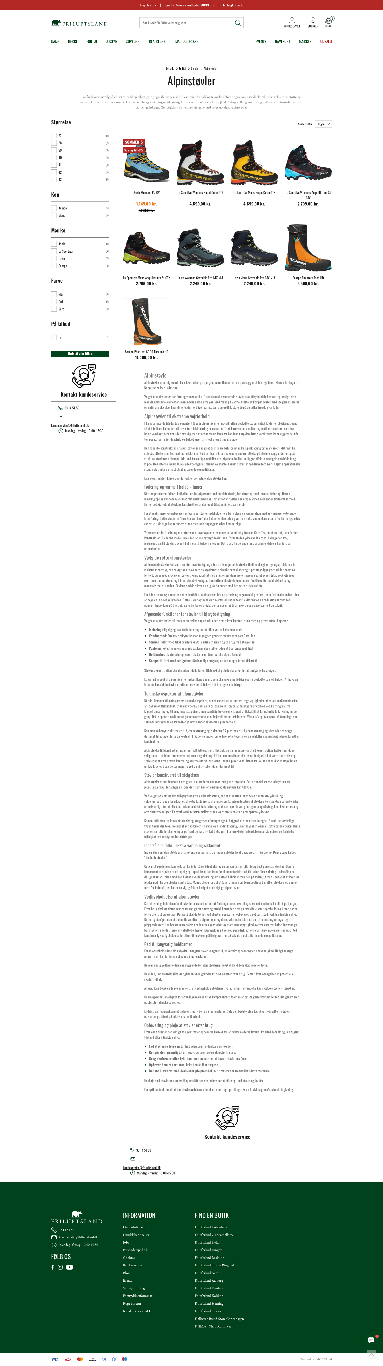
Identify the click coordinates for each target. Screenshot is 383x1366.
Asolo (62, 243)
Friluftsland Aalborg (209, 1280)
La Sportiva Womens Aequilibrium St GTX (308, 195)
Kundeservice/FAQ (136, 1311)
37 (60, 135)
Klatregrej (157, 41)
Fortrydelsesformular (137, 1296)
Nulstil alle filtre (80, 354)
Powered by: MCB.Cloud (316, 1359)
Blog (126, 1273)
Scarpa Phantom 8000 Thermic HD (146, 351)
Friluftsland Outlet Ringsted (214, 1265)
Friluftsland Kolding (209, 1296)
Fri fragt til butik (233, 5)
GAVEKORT (282, 41)
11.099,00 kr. (146, 358)
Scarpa (63, 265)
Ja (60, 337)
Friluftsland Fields (207, 1242)
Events (261, 41)
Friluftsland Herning (209, 1303)
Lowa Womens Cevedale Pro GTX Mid (200, 277)
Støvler (195, 68)
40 (60, 157)
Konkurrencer (133, 1265)
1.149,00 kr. (146, 204)
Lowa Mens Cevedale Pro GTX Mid (254, 277)
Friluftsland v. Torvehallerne (214, 1235)
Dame (55, 41)
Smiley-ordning (134, 1288)
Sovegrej (133, 41)
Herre (73, 41)
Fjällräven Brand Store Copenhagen (219, 1319)
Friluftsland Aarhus (208, 1273)
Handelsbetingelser (136, 1235)
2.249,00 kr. (200, 284)
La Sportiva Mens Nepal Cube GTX (254, 192)
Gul (61, 301)
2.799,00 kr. (308, 204)
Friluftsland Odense (208, 1311)
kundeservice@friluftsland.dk (70, 425)
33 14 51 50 (66, 1230)
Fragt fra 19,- (148, 5)
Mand (62, 215)
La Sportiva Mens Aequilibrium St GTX (146, 277)
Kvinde (63, 207)
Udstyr (111, 41)
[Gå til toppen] (371, 1354)
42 (60, 172)
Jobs (126, 1242)
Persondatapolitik (135, 1250)
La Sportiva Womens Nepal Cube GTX (200, 192)
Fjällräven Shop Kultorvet (213, 1326)
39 (60, 150)
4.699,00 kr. (201, 204)
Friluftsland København (211, 1227)
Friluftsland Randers (209, 1288)
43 (60, 179)
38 (60, 142)
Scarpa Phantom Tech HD (308, 277)
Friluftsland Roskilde (209, 1258)
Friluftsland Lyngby (208, 1250)
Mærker (305, 41)
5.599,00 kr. (308, 284)
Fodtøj (91, 41)
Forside (170, 68)
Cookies (129, 1258)
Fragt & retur (132, 1303)
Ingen (321, 124)
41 (60, 164)
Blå (61, 294)
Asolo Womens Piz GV (146, 192)
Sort (61, 308)
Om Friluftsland (134, 1227)
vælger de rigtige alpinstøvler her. (205, 478)
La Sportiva (65, 251)
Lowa (62, 258)
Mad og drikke (186, 41)
